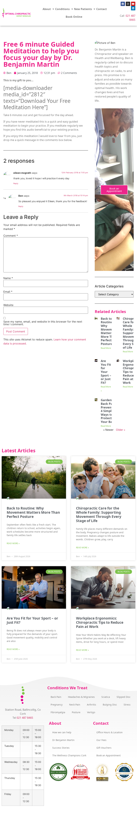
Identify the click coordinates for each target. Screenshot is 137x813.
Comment (10, 235)
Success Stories (61, 747)
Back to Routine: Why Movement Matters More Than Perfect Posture (109, 331)
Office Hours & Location (109, 732)
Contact (101, 9)
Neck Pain (74, 704)
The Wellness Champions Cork (69, 755)
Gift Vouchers (103, 747)
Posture (76, 712)
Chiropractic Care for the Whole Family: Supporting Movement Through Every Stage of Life (98, 514)
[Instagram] (128, 4)
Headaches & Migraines (81, 696)
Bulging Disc (110, 704)
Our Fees (101, 740)
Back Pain (56, 696)
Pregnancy (56, 704)
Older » (120, 430)
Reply (15, 183)
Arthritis (91, 704)
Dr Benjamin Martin (63, 740)
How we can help (61, 732)
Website (8, 305)
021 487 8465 (25, 718)
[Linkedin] (133, 8)
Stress (127, 704)
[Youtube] (133, 4)
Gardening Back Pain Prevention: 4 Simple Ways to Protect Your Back (109, 411)
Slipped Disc (123, 696)
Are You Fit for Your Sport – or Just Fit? (106, 372)
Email (7, 291)
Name (8, 278)
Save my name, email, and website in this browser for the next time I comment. (42, 323)
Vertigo (91, 712)
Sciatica (105, 696)
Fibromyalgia (58, 712)
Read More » (106, 348)
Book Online (74, 17)
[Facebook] (123, 4)
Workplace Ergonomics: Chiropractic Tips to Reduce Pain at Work (99, 622)
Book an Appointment (114, 190)
